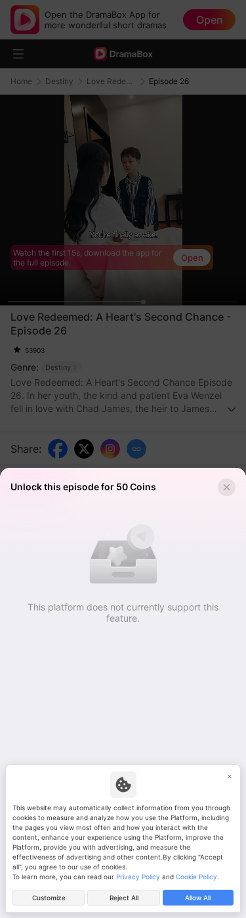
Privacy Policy (138, 877)
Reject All (124, 898)
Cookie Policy (196, 877)
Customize (49, 898)
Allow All (198, 898)
